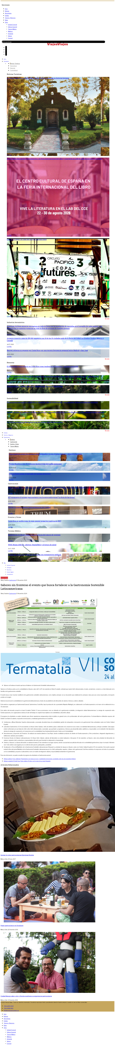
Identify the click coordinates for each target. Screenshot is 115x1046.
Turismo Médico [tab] (14, 446)
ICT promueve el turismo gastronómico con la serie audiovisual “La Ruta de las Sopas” (41, 497)
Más (5, 563)
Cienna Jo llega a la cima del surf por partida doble (27, 239)
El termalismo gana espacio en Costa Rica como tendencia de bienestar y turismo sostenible (42, 366)
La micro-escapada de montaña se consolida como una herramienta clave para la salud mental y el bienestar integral (53, 376)
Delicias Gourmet (12, 27)
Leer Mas (9, 334)
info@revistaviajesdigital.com (11, 1010)
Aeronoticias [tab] (13, 66)
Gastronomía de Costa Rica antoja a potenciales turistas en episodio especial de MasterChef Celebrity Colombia (51, 487)
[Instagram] (6, 51)
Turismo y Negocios (10, 18)
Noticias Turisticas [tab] (15, 63)
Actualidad (6, 61)
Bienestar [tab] (12, 68)
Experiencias (7, 437)
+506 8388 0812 (8, 1008)
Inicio (6, 9)
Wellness (10, 31)
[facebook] (6, 47)
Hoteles (7, 15)
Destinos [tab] (12, 439)
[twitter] (6, 49)
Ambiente (10, 33)
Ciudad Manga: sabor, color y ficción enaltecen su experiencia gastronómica (26, 996)
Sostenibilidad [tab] (14, 70)
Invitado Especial (12, 24)
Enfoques (9, 567)
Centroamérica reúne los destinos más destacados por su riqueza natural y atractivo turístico (45, 454)
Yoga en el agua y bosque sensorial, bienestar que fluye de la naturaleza (35, 386)
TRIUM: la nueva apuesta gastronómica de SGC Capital (29, 507)
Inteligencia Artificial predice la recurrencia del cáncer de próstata (34, 535)
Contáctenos (10, 574)
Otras (6, 22)
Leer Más (9, 155)
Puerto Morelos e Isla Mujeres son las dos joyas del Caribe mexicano (35, 464)
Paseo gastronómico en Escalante (12, 925)
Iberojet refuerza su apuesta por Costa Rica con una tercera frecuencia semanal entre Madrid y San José (47, 350)
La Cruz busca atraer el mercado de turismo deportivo (30, 474)
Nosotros (9, 570)
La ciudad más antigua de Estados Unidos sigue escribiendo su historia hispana (38, 78)
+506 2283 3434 (9, 1006)
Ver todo (107, 318)
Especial (10, 38)
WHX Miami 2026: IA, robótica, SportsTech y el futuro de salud (32, 545)
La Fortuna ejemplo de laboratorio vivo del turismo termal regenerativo (35, 422)
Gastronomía (12, 580)
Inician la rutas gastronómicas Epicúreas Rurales (17, 855)
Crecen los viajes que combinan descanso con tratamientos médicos (34, 554)
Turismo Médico (12, 29)
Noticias (7, 11)
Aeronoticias (8, 13)
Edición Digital (10, 572)
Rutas (6, 20)
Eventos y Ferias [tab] (14, 444)
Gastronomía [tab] (13, 442)
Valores (10, 36)
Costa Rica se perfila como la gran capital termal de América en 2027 (34, 521)
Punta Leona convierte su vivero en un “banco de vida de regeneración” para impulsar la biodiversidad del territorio (52, 402)
